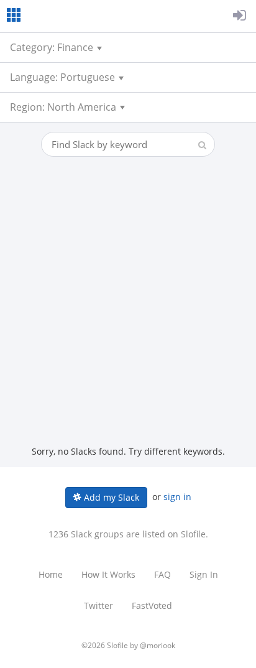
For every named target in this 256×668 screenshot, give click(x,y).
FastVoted (152, 605)
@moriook (157, 645)
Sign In (204, 574)
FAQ (162, 574)
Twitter (98, 605)
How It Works (108, 574)
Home (51, 574)
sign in (177, 497)
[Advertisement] (128, 311)
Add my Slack (110, 497)
